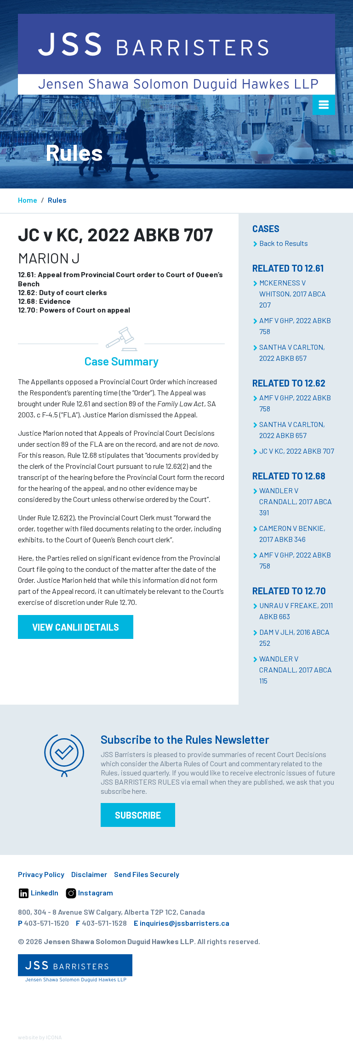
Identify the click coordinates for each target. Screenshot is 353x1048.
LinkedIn (43, 892)
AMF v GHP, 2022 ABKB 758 (295, 326)
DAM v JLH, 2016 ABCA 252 (294, 637)
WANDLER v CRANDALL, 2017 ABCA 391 (295, 501)
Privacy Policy (41, 874)
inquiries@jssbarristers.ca (184, 922)
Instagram (95, 892)
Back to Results (283, 243)
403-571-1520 (46, 922)
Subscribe (138, 814)
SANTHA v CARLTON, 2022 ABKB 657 (292, 352)
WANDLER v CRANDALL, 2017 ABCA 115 (295, 669)
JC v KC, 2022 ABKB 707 (296, 450)
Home (27, 199)
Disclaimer (89, 874)
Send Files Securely (146, 874)
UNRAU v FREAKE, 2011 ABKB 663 (296, 611)
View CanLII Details (75, 626)
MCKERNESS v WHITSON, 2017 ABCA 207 (292, 293)
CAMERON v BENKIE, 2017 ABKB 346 (292, 533)
